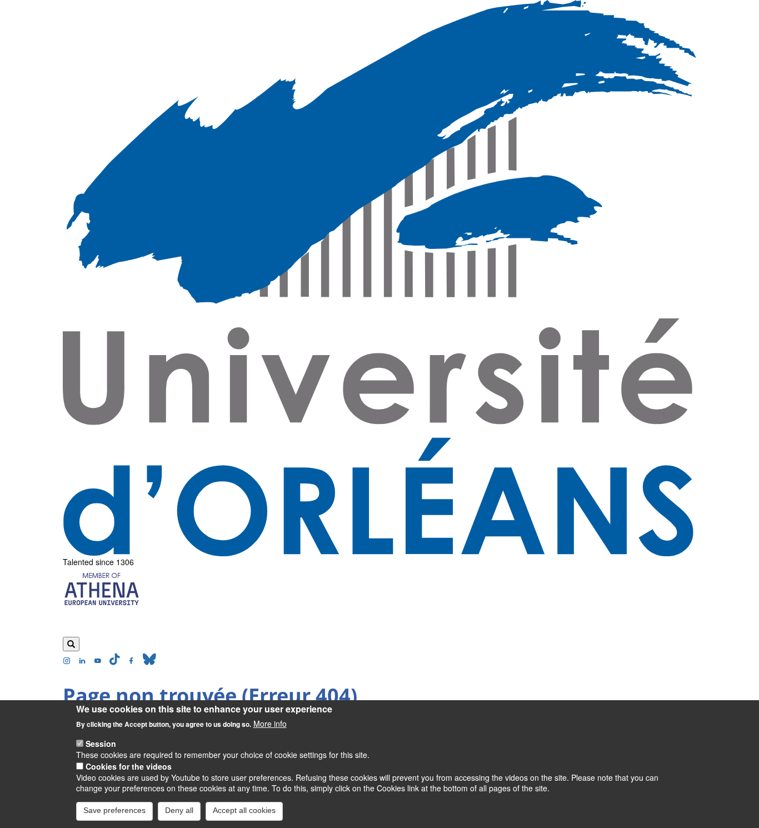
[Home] (379, 278)
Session (101, 743)
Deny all (179, 810)
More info (270, 723)
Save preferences (114, 810)
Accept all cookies (244, 810)
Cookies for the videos (129, 765)
